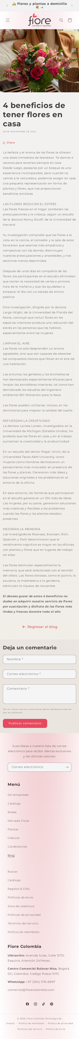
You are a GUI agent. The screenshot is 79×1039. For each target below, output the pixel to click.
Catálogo (14, 803)
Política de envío (55, 1029)
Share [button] (11, 142)
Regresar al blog (42, 627)
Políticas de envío (20, 897)
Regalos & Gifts (19, 889)
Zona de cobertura (21, 906)
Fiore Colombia (36, 1018)
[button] (7, 20)
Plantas (13, 829)
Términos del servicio (23, 923)
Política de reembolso (24, 932)
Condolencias (17, 846)
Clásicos (14, 838)
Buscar (13, 871)
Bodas (12, 812)
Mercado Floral (18, 820)
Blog (11, 855)
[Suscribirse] (67, 767)
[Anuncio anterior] (7, 5)
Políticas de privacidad (24, 915)
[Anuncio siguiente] (72, 5)
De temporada (18, 794)
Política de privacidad (60, 1023)
